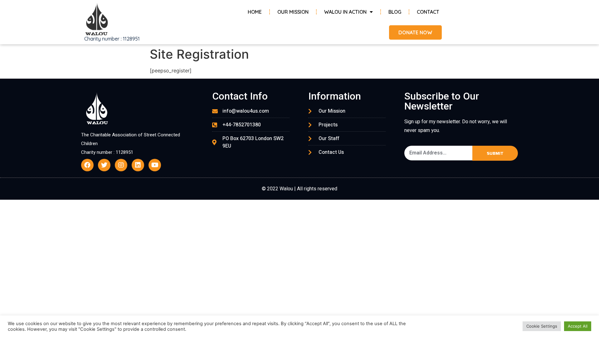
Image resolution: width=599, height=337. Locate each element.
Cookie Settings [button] (541, 326)
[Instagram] (121, 165)
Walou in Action (345, 12)
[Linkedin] (138, 165)
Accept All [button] (577, 326)
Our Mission (293, 12)
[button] (415, 32)
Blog (394, 12)
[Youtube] (155, 165)
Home (255, 12)
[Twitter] (104, 165)
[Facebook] (87, 165)
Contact (428, 12)
